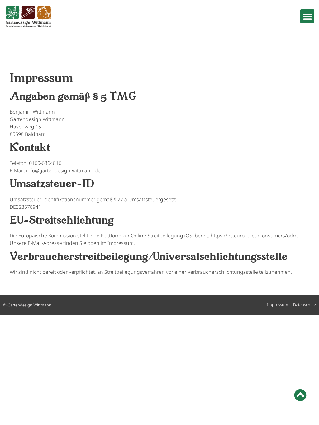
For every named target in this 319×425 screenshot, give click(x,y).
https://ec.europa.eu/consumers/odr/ (254, 235)
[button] (307, 16)
